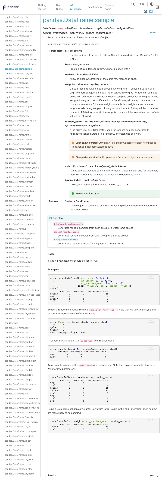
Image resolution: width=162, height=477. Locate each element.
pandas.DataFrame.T (15, 229)
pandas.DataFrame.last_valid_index (22, 295)
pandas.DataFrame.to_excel (19, 459)
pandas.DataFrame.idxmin (18, 36)
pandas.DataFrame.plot (17, 332)
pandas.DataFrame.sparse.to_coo (22, 407)
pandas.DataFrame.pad (17, 144)
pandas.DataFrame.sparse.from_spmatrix (22, 403)
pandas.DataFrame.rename (19, 54)
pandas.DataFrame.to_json (18, 464)
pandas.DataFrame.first (17, 21)
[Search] (133, 4)
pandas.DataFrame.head (17, 26)
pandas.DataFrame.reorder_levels (22, 167)
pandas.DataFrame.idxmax (18, 31)
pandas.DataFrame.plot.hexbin (20, 360)
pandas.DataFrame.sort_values (20, 172)
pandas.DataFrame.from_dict (19, 417)
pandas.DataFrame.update (18, 262)
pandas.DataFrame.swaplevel (20, 191)
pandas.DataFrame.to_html (18, 469)
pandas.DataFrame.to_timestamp (22, 309)
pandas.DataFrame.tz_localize (20, 318)
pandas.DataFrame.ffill (16, 111)
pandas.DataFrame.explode (19, 215)
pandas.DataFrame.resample (19, 299)
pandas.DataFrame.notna (18, 134)
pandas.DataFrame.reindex (18, 45)
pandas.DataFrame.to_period (19, 304)
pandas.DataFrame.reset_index (20, 64)
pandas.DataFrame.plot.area (19, 337)
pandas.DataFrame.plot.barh (19, 346)
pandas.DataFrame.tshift (17, 285)
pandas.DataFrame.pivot (17, 158)
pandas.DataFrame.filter (17, 17)
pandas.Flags (11, 323)
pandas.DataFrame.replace (18, 149)
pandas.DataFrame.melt (17, 210)
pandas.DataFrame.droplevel (19, 153)
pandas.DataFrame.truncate (19, 92)
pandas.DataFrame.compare (19, 247)
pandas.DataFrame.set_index (19, 78)
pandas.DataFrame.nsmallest (19, 186)
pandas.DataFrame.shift (17, 276)
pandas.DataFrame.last (16, 40)
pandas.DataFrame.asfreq (18, 266)
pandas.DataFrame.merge (18, 257)
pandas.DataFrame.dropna (18, 106)
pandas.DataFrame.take (17, 87)
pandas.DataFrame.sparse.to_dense (22, 412)
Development (95, 7)
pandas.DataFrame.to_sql (18, 450)
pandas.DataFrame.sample (18, 69)
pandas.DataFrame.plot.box (19, 351)
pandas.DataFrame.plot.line (19, 375)
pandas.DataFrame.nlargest (19, 181)
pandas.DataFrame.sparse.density (22, 398)
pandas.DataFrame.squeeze (19, 219)
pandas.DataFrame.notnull (18, 139)
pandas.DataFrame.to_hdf (18, 445)
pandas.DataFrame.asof (17, 271)
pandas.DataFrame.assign (18, 243)
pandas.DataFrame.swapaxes (20, 205)
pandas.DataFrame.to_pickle (19, 436)
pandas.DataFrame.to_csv (18, 441)
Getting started (42, 7)
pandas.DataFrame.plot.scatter (21, 384)
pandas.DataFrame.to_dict (18, 455)
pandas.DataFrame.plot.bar (19, 342)
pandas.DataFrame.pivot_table (20, 163)
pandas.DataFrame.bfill (16, 101)
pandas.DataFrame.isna (17, 125)
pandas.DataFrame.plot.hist (19, 365)
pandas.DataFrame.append (18, 238)
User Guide (59, 7)
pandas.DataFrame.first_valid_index (22, 290)
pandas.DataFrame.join (16, 252)
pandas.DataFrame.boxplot (18, 389)
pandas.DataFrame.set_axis (19, 73)
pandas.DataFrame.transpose (20, 233)
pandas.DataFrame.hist (16, 393)
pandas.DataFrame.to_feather (20, 473)
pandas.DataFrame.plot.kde (19, 370)
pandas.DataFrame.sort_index (20, 177)
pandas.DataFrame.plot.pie (18, 379)
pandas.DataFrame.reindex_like (21, 50)
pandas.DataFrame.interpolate (20, 120)
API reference (76, 7)
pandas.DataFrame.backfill (18, 97)
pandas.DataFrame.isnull (17, 130)
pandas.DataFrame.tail (16, 83)
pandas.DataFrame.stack (17, 196)
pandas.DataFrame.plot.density (21, 356)
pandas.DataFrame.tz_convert (20, 313)
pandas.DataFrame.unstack (19, 200)
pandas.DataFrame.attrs (17, 327)
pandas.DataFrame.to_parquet (20, 431)
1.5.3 (141, 4)
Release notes (109, 7)
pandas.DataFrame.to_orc (18, 426)
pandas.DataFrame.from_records (21, 422)
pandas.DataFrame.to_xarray (19, 224)
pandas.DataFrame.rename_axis (21, 59)
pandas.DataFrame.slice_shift (20, 280)
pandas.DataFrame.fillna (17, 116)
